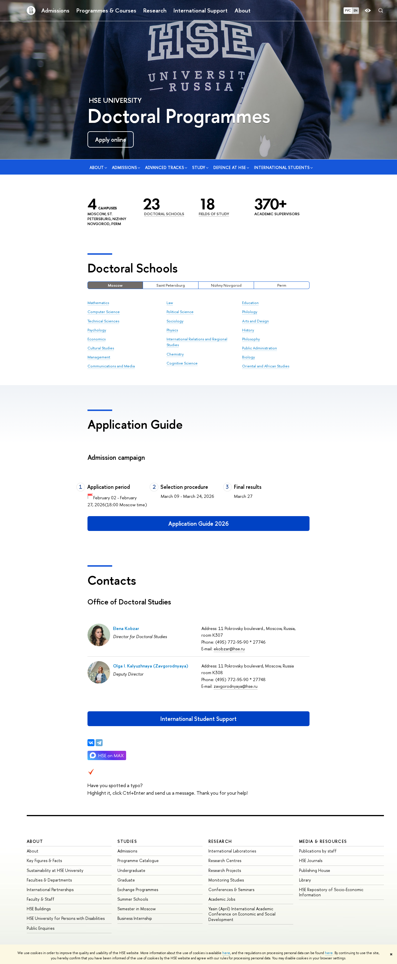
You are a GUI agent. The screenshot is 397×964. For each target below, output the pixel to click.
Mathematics (98, 302)
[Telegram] (99, 742)
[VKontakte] (90, 742)
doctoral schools (164, 213)
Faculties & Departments (49, 880)
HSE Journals (310, 860)
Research (155, 10)
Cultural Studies (100, 348)
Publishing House (314, 870)
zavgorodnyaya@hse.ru (235, 686)
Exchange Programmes (137, 889)
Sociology (175, 321)
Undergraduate (131, 870)
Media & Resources (323, 841)
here (226, 953)
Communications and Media (111, 366)
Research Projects (224, 870)
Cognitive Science (182, 363)
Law (170, 302)
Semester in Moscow (136, 908)
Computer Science (103, 311)
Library (305, 880)
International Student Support (198, 719)
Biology (248, 357)
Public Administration (259, 348)
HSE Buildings (39, 908)
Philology (249, 311)
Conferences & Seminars (231, 889)
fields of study (214, 213)
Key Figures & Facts (44, 860)
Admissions (55, 10)
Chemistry (175, 354)
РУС (348, 10)
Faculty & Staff (40, 899)
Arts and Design (255, 321)
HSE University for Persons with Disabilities (66, 918)
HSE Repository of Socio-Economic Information (331, 892)
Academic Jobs (221, 899)
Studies (127, 841)
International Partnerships (50, 889)
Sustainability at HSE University (55, 870)
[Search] (381, 10)
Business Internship (134, 918)
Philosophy (251, 339)
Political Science (180, 311)
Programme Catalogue (138, 860)
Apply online (110, 139)
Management (98, 357)
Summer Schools (132, 899)
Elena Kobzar (126, 628)
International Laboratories (232, 851)
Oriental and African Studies (265, 366)
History (248, 330)
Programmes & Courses (106, 10)
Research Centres (224, 860)
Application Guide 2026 (198, 523)
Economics (96, 339)
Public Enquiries (40, 928)
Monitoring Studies (226, 880)
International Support (201, 10)
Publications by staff (318, 851)
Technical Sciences (103, 321)
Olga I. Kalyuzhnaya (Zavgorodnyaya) (150, 666)
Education (250, 302)
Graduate (126, 880)
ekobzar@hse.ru (229, 649)
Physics (172, 330)
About (243, 10)
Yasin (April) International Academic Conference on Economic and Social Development (242, 914)
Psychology (96, 330)
